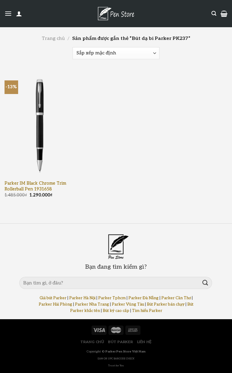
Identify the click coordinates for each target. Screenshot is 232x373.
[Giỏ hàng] (224, 13)
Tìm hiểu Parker (147, 310)
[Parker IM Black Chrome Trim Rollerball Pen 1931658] (40, 124)
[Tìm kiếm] (213, 13)
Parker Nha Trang (92, 304)
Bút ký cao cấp (116, 310)
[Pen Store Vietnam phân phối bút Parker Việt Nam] (116, 13)
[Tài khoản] (19, 13)
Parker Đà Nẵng (143, 298)
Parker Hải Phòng (55, 304)
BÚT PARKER (120, 342)
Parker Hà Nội (82, 298)
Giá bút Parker (53, 298)
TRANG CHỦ (92, 342)
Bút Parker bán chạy (166, 304)
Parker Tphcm (112, 298)
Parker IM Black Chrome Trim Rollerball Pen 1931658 (35, 186)
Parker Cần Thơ (176, 298)
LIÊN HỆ (144, 342)
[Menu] (8, 13)
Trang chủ (53, 38)
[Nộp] (205, 283)
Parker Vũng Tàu (128, 304)
